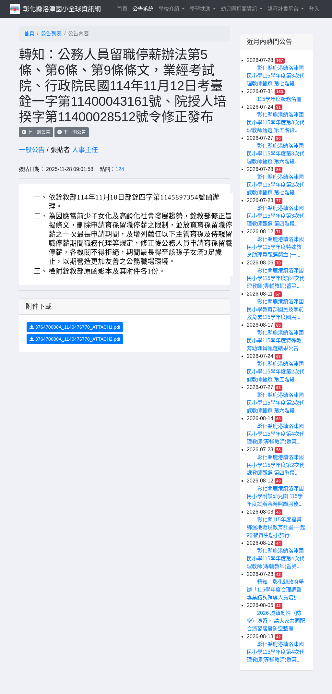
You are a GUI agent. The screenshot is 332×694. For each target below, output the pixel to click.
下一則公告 (74, 132)
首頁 (123, 9)
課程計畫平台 (283, 9)
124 (119, 169)
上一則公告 (38, 132)
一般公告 (32, 149)
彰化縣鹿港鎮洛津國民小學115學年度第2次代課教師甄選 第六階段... (275, 402)
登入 (314, 9)
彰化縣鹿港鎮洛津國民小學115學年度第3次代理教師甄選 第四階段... (275, 215)
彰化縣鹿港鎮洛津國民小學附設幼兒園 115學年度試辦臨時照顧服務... (275, 496)
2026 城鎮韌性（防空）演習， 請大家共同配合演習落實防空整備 (276, 620)
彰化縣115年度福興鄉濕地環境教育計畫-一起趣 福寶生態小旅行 (276, 527)
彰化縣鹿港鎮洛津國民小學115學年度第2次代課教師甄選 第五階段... (275, 371)
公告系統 (143, 9)
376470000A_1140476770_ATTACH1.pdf (77, 327)
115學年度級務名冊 (279, 99)
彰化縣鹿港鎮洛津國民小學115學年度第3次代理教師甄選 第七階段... (275, 75)
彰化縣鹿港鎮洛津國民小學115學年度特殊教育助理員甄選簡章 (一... (275, 247)
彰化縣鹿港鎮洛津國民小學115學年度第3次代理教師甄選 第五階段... (275, 122)
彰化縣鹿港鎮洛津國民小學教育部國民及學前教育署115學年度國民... (275, 309)
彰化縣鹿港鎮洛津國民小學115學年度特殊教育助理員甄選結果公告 (275, 340)
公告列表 (51, 33)
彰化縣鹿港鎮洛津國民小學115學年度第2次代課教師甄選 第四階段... (275, 465)
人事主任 (85, 149)
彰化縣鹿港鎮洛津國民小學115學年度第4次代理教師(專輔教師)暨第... (275, 278)
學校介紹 (170, 9)
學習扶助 (201, 9)
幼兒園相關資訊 (239, 9)
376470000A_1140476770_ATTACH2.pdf (77, 339)
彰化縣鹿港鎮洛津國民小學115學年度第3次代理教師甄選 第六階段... (275, 153)
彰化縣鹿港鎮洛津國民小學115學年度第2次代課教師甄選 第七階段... (275, 184)
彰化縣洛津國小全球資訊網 (62, 9)
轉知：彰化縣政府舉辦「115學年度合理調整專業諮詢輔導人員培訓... (275, 589)
